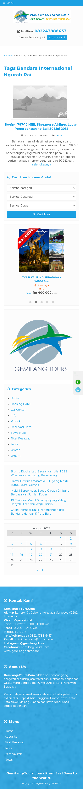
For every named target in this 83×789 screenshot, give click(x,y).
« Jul (40, 570)
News (9, 760)
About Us (11, 737)
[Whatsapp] (78, 382)
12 (31, 549)
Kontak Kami (57, 37)
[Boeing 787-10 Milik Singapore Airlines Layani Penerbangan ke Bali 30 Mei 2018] (41, 102)
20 (40, 555)
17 (11, 555)
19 (31, 555)
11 (21, 549)
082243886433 (50, 31)
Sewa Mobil (18, 433)
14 (50, 549)
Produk (16, 421)
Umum (15, 456)
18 (21, 555)
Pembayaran (13, 754)
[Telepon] (78, 390)
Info (13, 415)
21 (51, 555)
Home (9, 731)
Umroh (15, 450)
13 (40, 549)
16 (70, 549)
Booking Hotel (20, 404)
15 (61, 549)
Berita (59, 135)
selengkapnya (41, 164)
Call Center (18, 410)
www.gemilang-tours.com (21, 651)
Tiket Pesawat (20, 438)
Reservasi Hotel (21, 427)
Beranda (8, 55)
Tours (14, 444)
